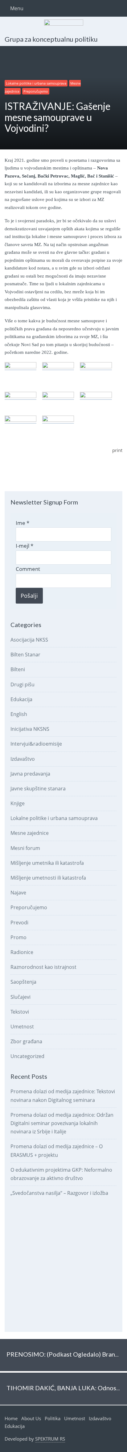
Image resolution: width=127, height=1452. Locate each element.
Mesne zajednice (29, 833)
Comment (28, 568)
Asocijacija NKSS (29, 639)
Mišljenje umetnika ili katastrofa (47, 863)
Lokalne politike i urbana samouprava (36, 83)
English (18, 714)
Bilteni (17, 669)
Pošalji (29, 595)
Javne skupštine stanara (38, 788)
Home (11, 1418)
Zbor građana (26, 1041)
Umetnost (22, 1026)
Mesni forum (25, 848)
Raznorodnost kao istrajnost (43, 967)
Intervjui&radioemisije (36, 743)
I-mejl (24, 545)
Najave (18, 892)
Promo (18, 937)
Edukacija (21, 699)
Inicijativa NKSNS (29, 729)
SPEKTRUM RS (50, 1439)
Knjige (17, 803)
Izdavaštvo (22, 758)
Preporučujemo (35, 91)
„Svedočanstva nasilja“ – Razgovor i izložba (59, 1193)
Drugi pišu (22, 684)
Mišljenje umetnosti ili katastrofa (48, 877)
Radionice (21, 952)
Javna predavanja (30, 773)
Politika (52, 1418)
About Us (31, 1418)
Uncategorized (27, 1056)
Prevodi (19, 922)
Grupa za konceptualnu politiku (51, 39)
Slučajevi (20, 997)
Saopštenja (23, 981)
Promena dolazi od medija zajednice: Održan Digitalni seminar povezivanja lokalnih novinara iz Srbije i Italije (61, 1123)
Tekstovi (19, 1011)
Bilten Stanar (25, 654)
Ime (22, 522)
